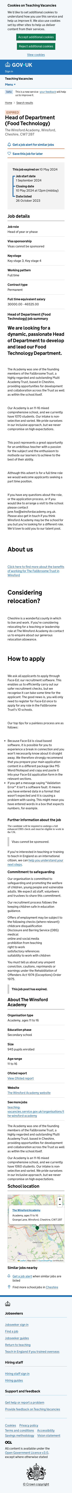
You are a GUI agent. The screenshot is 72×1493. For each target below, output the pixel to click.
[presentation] (36, 1228)
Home (8, 102)
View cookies (36, 54)
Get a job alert (22, 1276)
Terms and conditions (19, 1430)
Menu (9, 84)
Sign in (9, 71)
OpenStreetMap (45, 1260)
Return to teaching (17, 1345)
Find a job (11, 1331)
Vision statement (48, 1435)
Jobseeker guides (17, 1338)
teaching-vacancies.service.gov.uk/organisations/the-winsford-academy (36, 1111)
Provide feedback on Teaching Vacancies (32, 1409)
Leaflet (23, 1260)
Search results (24, 102)
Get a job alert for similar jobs (33, 145)
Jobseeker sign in (16, 1325)
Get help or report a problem (24, 1402)
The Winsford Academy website (29, 1093)
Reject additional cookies (36, 46)
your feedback (48, 91)
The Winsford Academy (26, 1210)
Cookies (10, 1425)
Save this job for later (28, 154)
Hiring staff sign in (17, 1374)
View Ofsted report (21, 1078)
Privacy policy (28, 1425)
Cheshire (52, 1287)
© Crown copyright (36, 1484)
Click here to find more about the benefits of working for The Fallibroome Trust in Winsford (36, 571)
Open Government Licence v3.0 (26, 1453)
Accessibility (46, 1430)
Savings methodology (19, 1435)
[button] (37, 1228)
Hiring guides (14, 1380)
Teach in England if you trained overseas (32, 1351)
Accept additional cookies (36, 37)
